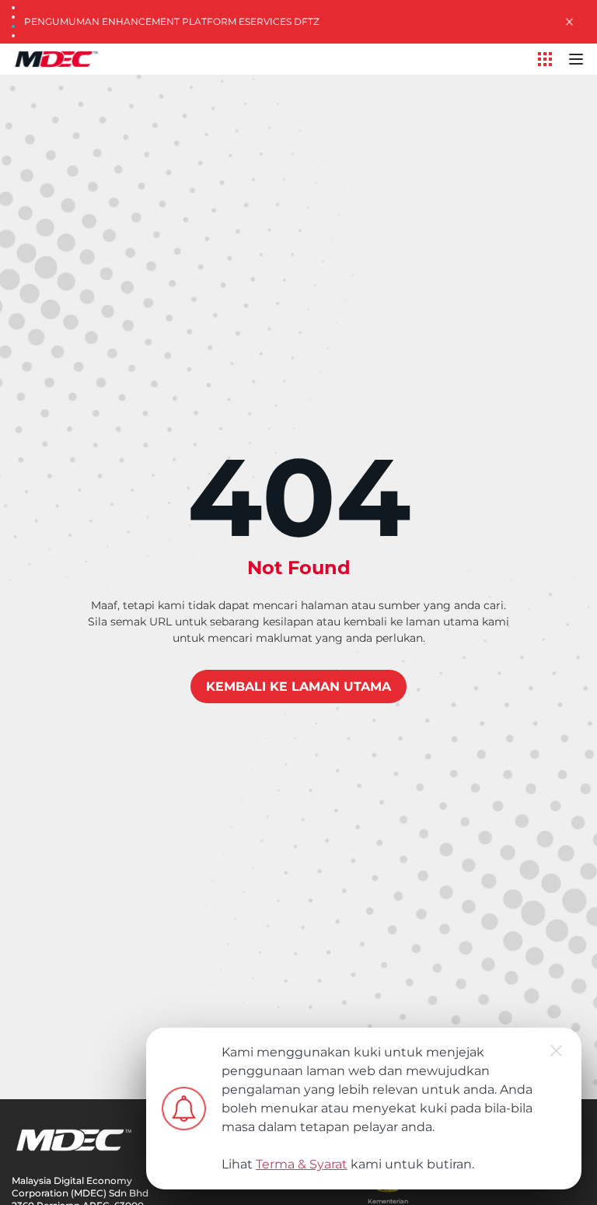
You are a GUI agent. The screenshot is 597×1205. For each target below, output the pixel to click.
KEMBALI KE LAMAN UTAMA (298, 686)
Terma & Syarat (301, 1164)
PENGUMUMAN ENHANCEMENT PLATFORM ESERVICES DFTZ (171, 21)
